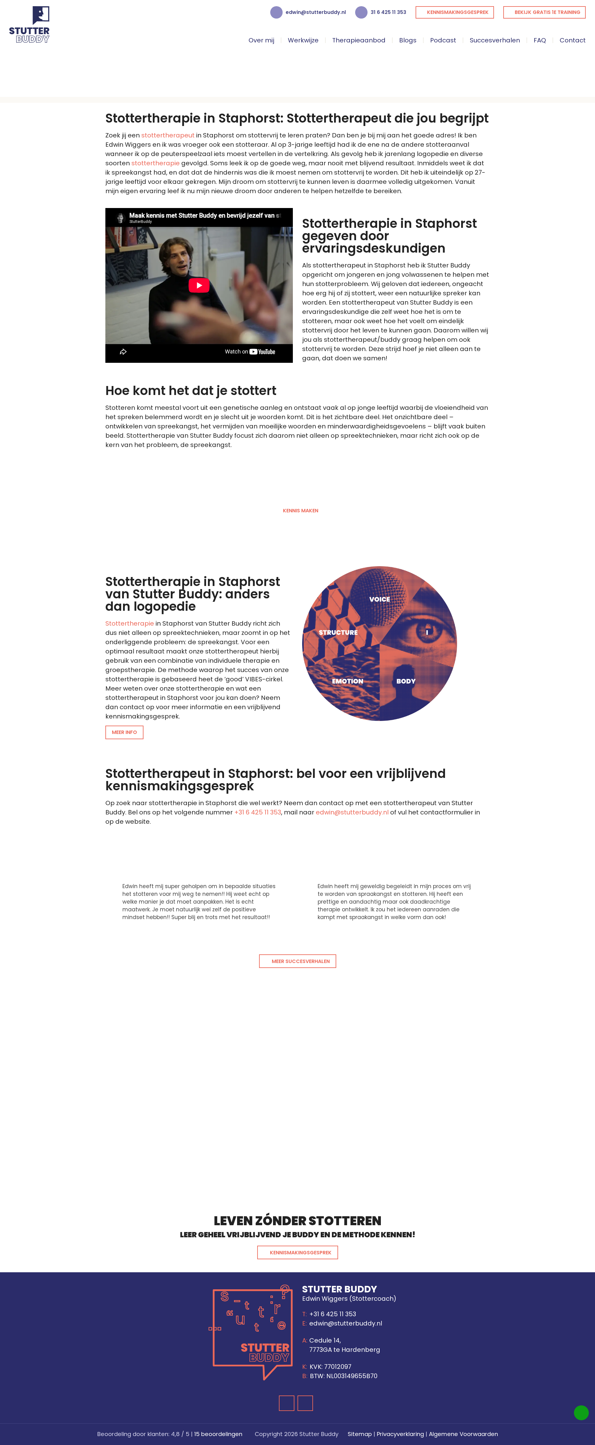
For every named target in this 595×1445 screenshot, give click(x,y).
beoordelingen (218, 1434)
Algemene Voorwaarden (463, 1434)
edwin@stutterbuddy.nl (316, 12)
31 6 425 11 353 (388, 12)
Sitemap (360, 1434)
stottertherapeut (168, 135)
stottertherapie (155, 163)
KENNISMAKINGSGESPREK (301, 1252)
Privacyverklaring (400, 1434)
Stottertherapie (129, 623)
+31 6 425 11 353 (257, 812)
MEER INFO (124, 732)
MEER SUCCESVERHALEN (301, 961)
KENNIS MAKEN (300, 510)
